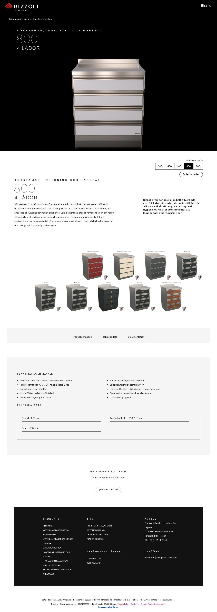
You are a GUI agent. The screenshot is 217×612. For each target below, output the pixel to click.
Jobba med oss (94, 558)
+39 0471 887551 (150, 600)
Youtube (172, 557)
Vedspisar (48, 526)
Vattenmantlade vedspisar (56, 530)
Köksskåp (47, 19)
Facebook (149, 557)
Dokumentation (136, 336)
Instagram (161, 557)
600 (179, 166)
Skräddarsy (49, 574)
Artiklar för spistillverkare (57, 569)
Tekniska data (110, 336)
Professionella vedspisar (55, 561)
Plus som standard (108, 489)
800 (188, 166)
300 (160, 166)
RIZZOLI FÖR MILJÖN (96, 530)
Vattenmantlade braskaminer (58, 539)
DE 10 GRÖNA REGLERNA (97, 534)
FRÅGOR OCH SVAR (95, 539)
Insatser (47, 543)
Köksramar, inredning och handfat (25, 19)
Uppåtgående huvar (52, 548)
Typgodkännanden (82, 336)
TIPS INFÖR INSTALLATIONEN (99, 526)
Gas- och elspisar (51, 565)
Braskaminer (49, 534)
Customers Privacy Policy (142, 604)
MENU (206, 5)
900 (198, 166)
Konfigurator (94, 563)
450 (169, 166)
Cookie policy (160, 604)
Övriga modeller (191, 174)
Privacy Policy (123, 604)
